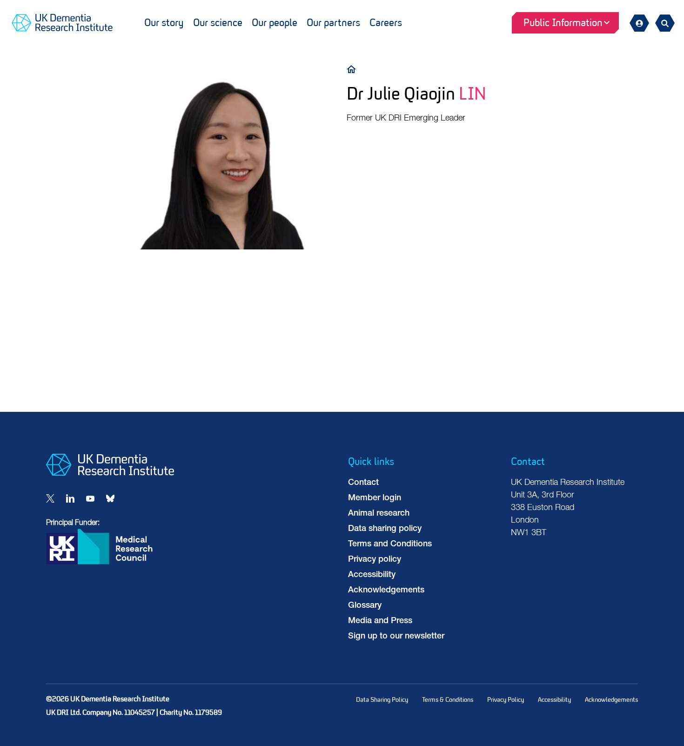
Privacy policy (374, 560)
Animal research (378, 514)
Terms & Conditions (447, 700)
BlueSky (110, 498)
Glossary (365, 606)
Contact (363, 483)
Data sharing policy (385, 529)
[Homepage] (110, 474)
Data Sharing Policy (382, 700)
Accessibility (372, 575)
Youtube (90, 498)
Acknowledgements (386, 590)
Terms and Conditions (390, 544)
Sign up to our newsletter (396, 636)
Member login (374, 498)
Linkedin (70, 498)
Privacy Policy (505, 700)
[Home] (354, 68)
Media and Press (380, 621)
